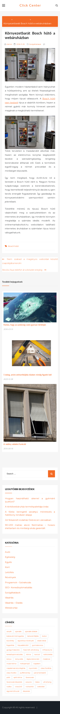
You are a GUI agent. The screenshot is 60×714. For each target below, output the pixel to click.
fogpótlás (10, 645)
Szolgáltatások (35, 44)
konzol (37, 654)
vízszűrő (18, 686)
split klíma (18, 677)
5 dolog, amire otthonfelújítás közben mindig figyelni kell (27, 375)
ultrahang (47, 682)
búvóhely (10, 641)
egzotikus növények (26, 641)
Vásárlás (9, 597)
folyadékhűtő (23, 645)
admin (9, 44)
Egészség (10, 557)
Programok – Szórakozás (18, 582)
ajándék (18, 631)
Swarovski (30, 677)
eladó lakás (41, 641)
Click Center (30, 5)
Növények (10, 577)
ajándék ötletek (31, 631)
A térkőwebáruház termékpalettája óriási (26, 506)
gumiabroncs (37, 645)
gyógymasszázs (13, 650)
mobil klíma (11, 664)
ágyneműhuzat (13, 691)
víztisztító (30, 686)
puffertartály (25, 673)
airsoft (9, 631)
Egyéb (8, 562)
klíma (28, 654)
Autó (7, 552)
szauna (29, 682)
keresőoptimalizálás (15, 654)
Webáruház (11, 607)
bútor (44, 636)
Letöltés (9, 572)
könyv (9, 659)
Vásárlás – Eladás (13, 602)
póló (8, 677)
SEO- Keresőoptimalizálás (18, 587)
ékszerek (26, 691)
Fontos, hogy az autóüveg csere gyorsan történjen (24, 325)
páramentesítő (40, 673)
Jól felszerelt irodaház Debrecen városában (28, 520)
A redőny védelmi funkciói (14, 444)
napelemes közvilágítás (16, 668)
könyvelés (19, 659)
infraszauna (47, 650)
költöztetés (48, 654)
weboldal (41, 686)
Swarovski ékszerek (14, 682)
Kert (7, 567)
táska (37, 682)
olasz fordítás (46, 668)
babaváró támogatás (15, 636)
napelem (36, 664)
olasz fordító (11, 673)
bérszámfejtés (33, 636)
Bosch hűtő (13, 246)
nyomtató (33, 668)
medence (46, 659)
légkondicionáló (33, 659)
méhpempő (25, 664)
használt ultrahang (31, 650)
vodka (9, 686)
